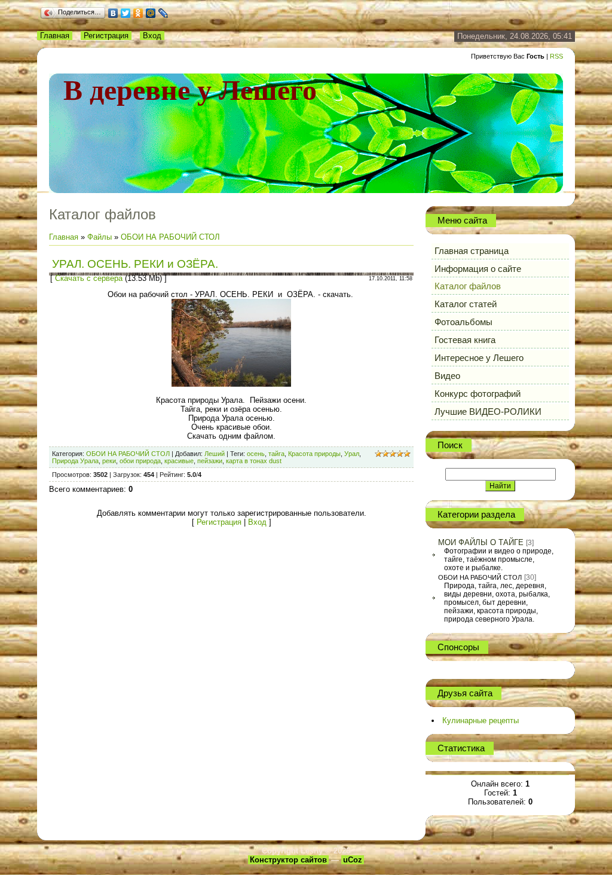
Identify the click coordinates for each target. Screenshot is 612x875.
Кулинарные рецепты (480, 720)
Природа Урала (75, 460)
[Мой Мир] (151, 13)
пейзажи (209, 460)
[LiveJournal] (163, 13)
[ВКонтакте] (113, 13)
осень (256, 453)
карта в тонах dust (253, 460)
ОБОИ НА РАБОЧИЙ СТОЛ (170, 236)
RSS (556, 56)
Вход (152, 35)
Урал (351, 453)
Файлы (99, 236)
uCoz (352, 859)
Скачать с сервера (89, 278)
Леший (214, 453)
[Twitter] (126, 13)
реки (109, 460)
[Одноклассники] (138, 13)
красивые (179, 460)
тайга (276, 453)
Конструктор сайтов (288, 859)
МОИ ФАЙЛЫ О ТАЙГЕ (481, 542)
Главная (54, 35)
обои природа (140, 460)
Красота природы (314, 453)
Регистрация (106, 35)
